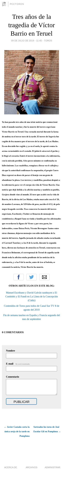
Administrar (52, 467)
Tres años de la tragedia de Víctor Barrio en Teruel (31, 25)
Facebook (18, 277)
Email (44, 277)
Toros (48, 40)
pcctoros (17, 4)
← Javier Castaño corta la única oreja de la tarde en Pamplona (17, 431)
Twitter (31, 277)
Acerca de (10, 467)
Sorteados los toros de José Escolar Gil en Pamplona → (47, 429)
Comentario (12, 376)
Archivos (31, 467)
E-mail (18, 363)
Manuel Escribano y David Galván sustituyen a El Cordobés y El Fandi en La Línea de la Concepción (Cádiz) (31, 296)
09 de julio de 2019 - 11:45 (26, 40)
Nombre (10, 350)
